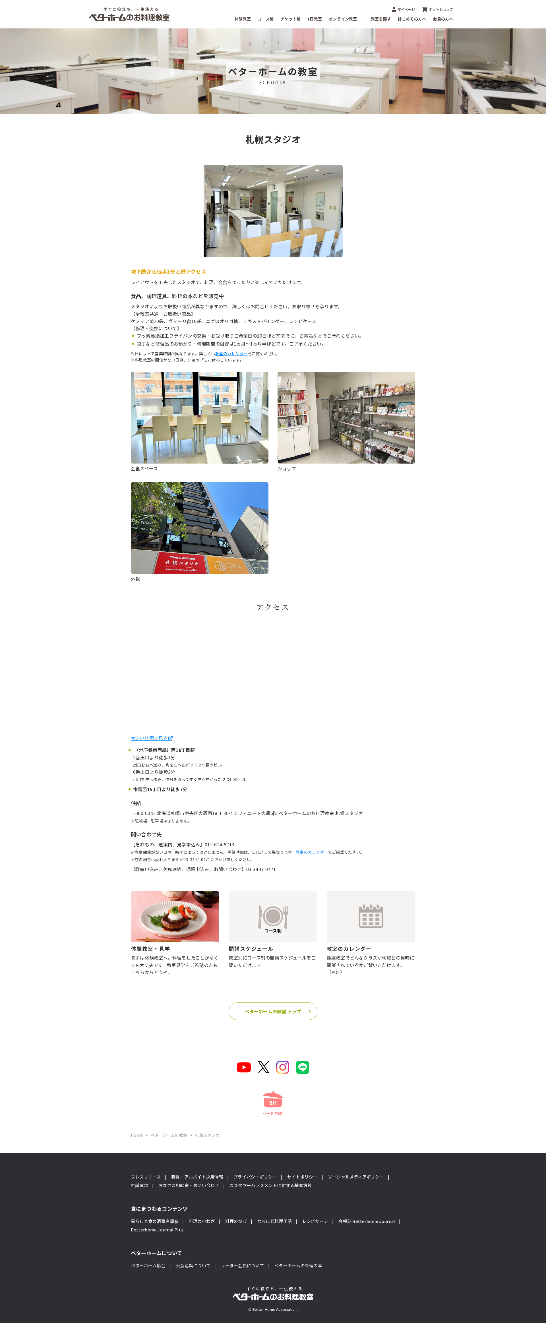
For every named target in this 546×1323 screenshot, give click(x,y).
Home (137, 1135)
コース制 (266, 19)
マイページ (406, 9)
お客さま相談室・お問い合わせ (188, 1185)
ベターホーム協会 (148, 1265)
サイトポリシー (302, 1177)
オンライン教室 (343, 19)
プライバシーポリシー (255, 1177)
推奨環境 (139, 1185)
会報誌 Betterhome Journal (366, 1221)
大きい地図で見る (149, 738)
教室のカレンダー (231, 353)
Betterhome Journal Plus (157, 1230)
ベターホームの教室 (169, 1135)
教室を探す (381, 19)
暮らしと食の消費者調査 (154, 1221)
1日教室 (314, 19)
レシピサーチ (315, 1221)
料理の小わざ (202, 1221)
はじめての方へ (412, 19)
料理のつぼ (236, 1221)
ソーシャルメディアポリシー (356, 1177)
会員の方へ (443, 19)
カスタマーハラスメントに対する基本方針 (270, 1185)
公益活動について (193, 1265)
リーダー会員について (242, 1265)
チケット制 (290, 19)
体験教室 (243, 19)
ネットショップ (441, 9)
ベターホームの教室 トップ (273, 1011)
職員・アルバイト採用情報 (197, 1177)
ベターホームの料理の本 (298, 1265)
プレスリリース (146, 1177)
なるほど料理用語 (274, 1221)
